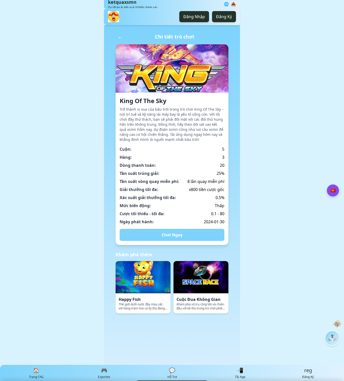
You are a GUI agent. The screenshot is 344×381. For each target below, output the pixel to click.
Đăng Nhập (194, 16)
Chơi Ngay (172, 235)
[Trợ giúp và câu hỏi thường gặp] (337, 324)
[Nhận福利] (332, 338)
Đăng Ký (224, 16)
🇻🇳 (333, 190)
